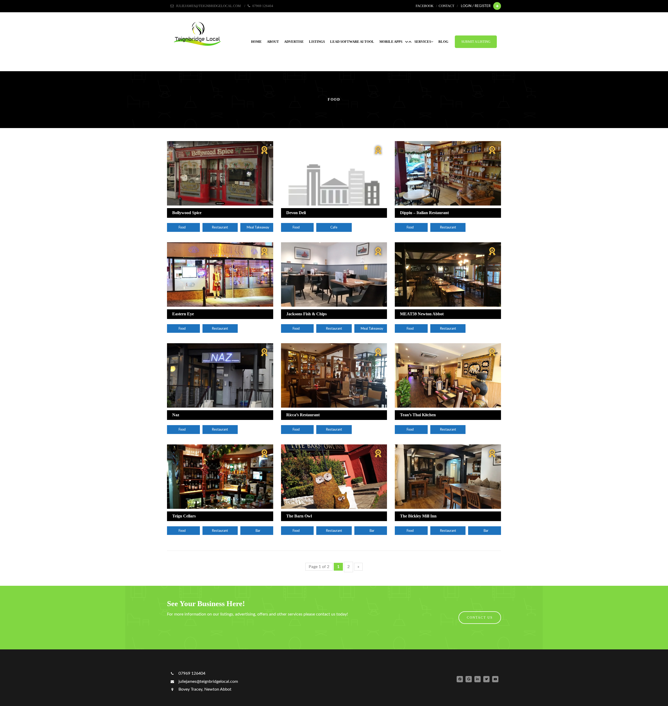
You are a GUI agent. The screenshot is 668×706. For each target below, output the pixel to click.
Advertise (294, 42)
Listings (317, 42)
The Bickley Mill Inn (418, 516)
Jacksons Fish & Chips (306, 314)
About (273, 42)
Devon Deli (296, 212)
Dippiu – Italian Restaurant (424, 212)
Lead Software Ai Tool (352, 42)
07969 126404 (191, 673)
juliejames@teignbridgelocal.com (207, 681)
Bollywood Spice (186, 212)
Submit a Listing (475, 42)
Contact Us (480, 617)
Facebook (424, 6)
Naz (175, 415)
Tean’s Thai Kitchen (418, 415)
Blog (443, 42)
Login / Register (476, 6)
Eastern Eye (183, 314)
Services (422, 42)
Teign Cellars (184, 516)
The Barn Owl (299, 516)
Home (256, 42)
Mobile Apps (390, 42)
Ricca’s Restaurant (303, 415)
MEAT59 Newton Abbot (422, 314)
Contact (446, 6)
